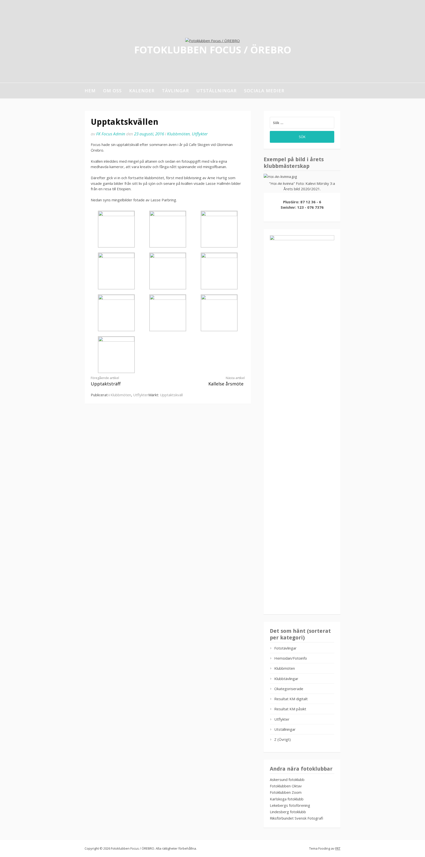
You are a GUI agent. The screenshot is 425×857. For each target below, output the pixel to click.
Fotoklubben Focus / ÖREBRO (212, 49)
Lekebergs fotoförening (290, 805)
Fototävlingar (285, 648)
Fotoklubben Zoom (286, 792)
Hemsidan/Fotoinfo (290, 658)
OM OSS (112, 91)
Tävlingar (175, 91)
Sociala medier (264, 91)
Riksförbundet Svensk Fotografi (296, 818)
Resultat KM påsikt (290, 708)
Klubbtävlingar (286, 678)
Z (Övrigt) (282, 739)
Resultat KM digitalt (291, 698)
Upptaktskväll (171, 394)
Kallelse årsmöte (226, 381)
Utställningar (216, 91)
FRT (337, 848)
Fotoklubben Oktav (286, 785)
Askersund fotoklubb (287, 779)
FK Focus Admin (110, 134)
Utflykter (200, 134)
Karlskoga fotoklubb (287, 798)
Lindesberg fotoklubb (288, 811)
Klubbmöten (178, 134)
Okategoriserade (288, 688)
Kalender (141, 91)
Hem (90, 91)
